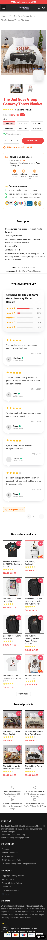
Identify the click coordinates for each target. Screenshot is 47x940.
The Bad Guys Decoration (21, 16)
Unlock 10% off (5, 928)
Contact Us (6, 887)
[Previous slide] (5, 53)
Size (5, 119)
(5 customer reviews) (23, 110)
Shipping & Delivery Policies (13, 876)
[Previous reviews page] (29, 516)
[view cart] (43, 7)
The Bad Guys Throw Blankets (15, 20)
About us (5, 849)
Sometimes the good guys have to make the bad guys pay (33, 601)
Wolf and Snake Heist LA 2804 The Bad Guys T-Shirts (12, 564)
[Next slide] (42, 53)
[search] (39, 7)
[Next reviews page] (41, 516)
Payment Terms (8, 879)
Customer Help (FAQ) (10, 890)
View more (24, 694)
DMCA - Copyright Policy (11, 860)
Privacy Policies (8, 856)
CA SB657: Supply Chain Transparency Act (19, 864)
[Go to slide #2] (30, 88)
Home (4, 16)
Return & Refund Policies (12, 883)
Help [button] (42, 937)
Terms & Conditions (9, 853)
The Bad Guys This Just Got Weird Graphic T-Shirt (12, 678)
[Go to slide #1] (16, 88)
